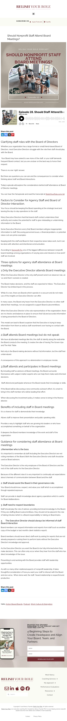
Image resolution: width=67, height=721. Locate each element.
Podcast (26, 604)
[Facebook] (6, 134)
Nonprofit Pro (17, 250)
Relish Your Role (37, 706)
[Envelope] (7, 688)
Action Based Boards (14, 604)
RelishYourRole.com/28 (55, 194)
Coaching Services (49, 679)
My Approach (49, 683)
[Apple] (17, 688)
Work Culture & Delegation (41, 604)
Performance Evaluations (50, 687)
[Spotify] (22, 688)
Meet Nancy (49, 675)
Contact (50, 695)
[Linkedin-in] (12, 688)
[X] (9, 134)
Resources (49, 691)
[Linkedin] (2, 134)
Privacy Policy (38, 716)
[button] (33, 13)
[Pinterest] (12, 134)
